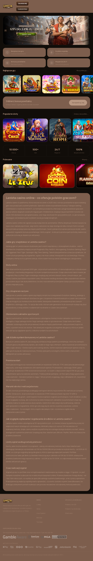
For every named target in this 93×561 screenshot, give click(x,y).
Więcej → (85, 160)
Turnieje (40, 522)
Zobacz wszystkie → (81, 114)
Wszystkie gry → (83, 71)
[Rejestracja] (22, 9)
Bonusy (39, 518)
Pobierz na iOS (70, 504)
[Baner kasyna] (46, 30)
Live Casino (41, 513)
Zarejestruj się (78, 103)
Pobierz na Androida (72, 509)
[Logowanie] (22, 3)
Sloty (38, 509)
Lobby (39, 504)
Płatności (69, 513)
